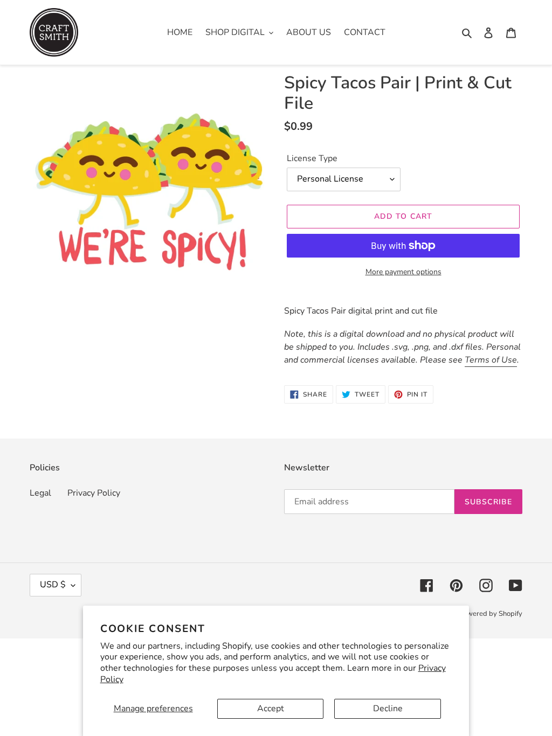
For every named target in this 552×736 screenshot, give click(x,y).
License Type (312, 158)
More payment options (403, 272)
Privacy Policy (93, 493)
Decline (388, 708)
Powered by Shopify (490, 614)
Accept (270, 708)
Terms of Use (491, 360)
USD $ (53, 585)
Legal (40, 493)
